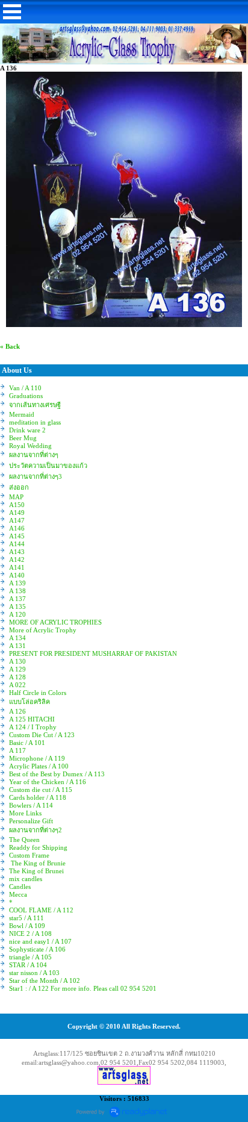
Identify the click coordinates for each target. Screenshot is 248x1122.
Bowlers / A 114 (31, 805)
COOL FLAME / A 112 (41, 910)
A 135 (17, 606)
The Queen (24, 839)
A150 (17, 504)
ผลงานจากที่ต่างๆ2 (35, 830)
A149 (17, 512)
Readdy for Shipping (38, 847)
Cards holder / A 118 (37, 797)
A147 (17, 520)
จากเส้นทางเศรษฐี (35, 404)
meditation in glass (35, 422)
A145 (17, 536)
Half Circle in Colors (37, 692)
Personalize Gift (31, 820)
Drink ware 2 (27, 430)
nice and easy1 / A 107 (40, 941)
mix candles (25, 878)
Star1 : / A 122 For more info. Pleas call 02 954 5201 (83, 988)
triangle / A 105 (30, 957)
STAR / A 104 (28, 964)
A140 (17, 575)
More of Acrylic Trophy (42, 630)
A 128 (17, 677)
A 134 (17, 637)
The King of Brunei (36, 870)
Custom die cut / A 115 (40, 789)
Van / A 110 (25, 387)
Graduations (26, 395)
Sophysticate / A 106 (37, 949)
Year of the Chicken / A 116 (47, 781)
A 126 (17, 711)
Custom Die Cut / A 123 (42, 734)
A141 (17, 567)
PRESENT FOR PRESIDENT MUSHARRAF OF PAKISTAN (93, 653)
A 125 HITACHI (32, 719)
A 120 (17, 614)
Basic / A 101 (27, 742)
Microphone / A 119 (37, 758)
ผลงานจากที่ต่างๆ (33, 454)
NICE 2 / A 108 (30, 933)
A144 (17, 543)
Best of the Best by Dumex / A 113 (57, 774)
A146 (17, 528)
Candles (20, 886)
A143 (17, 551)
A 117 (17, 750)
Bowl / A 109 (27, 925)
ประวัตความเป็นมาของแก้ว (48, 465)
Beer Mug (23, 437)
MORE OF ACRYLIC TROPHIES (55, 622)
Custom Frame (29, 855)
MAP (16, 496)
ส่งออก (19, 487)
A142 (17, 559)
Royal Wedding (30, 445)
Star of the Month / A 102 (44, 980)
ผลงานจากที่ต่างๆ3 (35, 476)
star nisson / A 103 (34, 972)
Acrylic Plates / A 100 (39, 766)
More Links (25, 813)
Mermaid (21, 414)
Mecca (18, 894)
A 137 (17, 598)
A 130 (17, 661)
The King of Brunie (37, 863)
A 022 (17, 684)
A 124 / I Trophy (33, 727)
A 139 (17, 583)
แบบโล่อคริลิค (29, 701)
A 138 (17, 590)
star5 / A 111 (26, 917)
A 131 (17, 645)
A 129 (17, 669)
